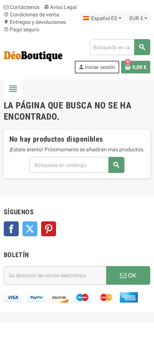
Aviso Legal (60, 7)
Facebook (11, 228)
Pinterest (48, 228)
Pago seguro (21, 29)
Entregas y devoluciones (35, 22)
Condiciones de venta (31, 15)
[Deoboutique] (33, 56)
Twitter (29, 228)
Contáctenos (24, 7)
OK (131, 275)
